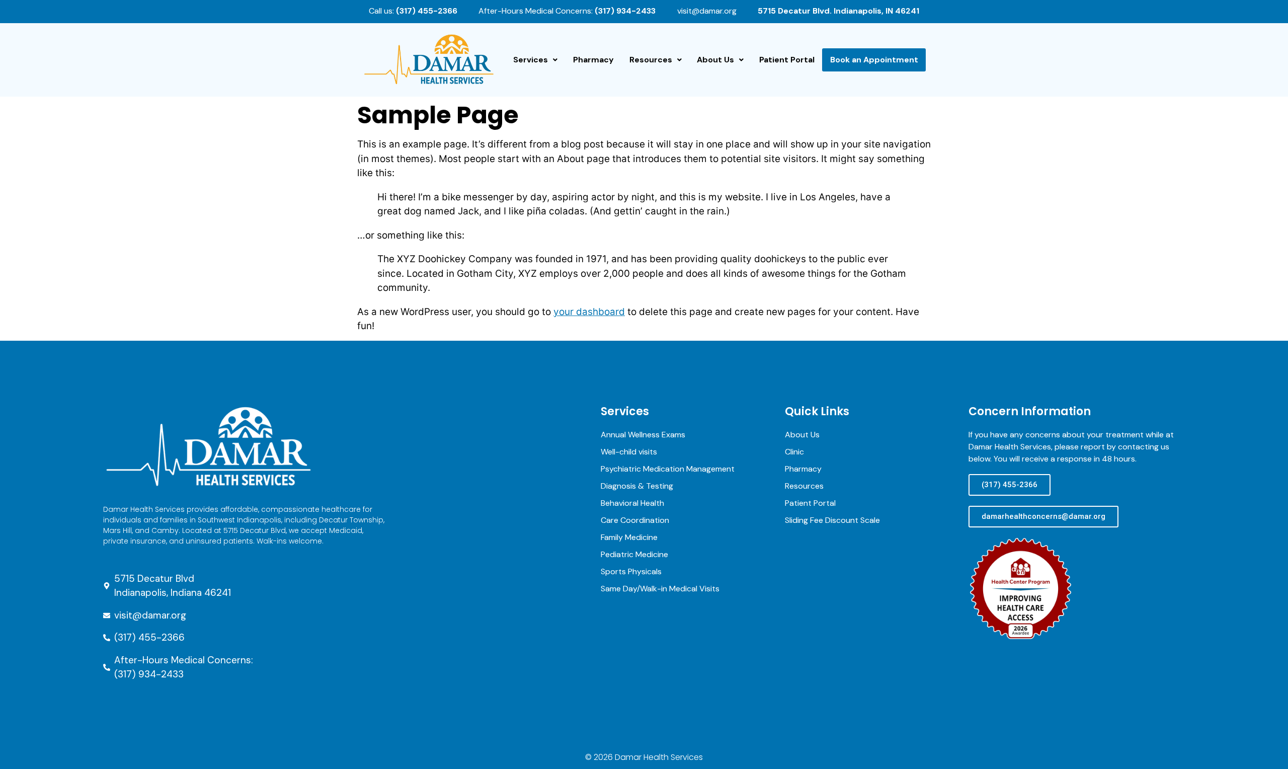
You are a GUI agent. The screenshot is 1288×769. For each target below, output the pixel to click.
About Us (715, 59)
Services (530, 59)
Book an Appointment (874, 59)
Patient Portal (787, 59)
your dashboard (589, 312)
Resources (650, 59)
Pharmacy (593, 59)
